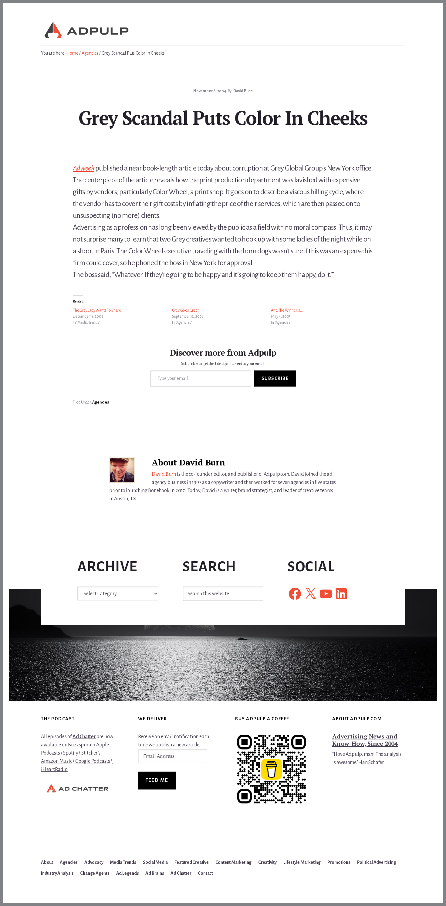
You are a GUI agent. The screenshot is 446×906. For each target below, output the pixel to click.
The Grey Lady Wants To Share (97, 310)
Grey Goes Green (186, 310)
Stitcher (89, 753)
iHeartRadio (54, 769)
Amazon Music (56, 761)
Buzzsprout (80, 745)
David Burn (164, 474)
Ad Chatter (84, 736)
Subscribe (275, 378)
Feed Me (156, 780)
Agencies (100, 402)
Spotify (70, 753)
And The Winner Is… (286, 310)
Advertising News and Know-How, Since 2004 (365, 740)
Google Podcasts (92, 761)
